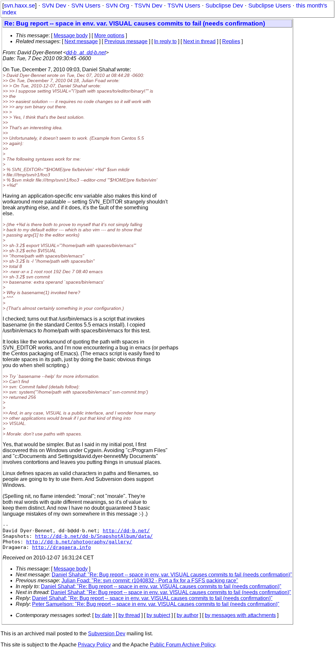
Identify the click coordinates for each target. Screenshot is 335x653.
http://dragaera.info (61, 547)
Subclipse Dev (224, 5)
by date (103, 615)
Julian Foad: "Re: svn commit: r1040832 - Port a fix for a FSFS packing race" (150, 580)
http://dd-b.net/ (126, 530)
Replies (231, 41)
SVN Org (117, 5)
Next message (81, 41)
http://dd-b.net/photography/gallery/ (79, 541)
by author (187, 615)
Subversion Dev (106, 633)
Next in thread (199, 41)
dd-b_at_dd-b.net (86, 52)
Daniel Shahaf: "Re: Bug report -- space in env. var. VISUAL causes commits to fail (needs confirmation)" (172, 574)
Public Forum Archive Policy (182, 644)
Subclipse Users (269, 5)
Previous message (126, 41)
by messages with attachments (240, 615)
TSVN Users (184, 5)
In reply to (165, 41)
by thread (129, 615)
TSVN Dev (148, 5)
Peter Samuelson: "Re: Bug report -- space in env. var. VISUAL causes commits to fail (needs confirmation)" (155, 604)
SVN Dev (54, 5)
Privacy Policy (94, 644)
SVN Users (85, 5)
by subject (158, 615)
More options (109, 35)
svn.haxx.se (19, 5)
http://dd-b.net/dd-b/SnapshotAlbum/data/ (94, 536)
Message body (71, 35)
